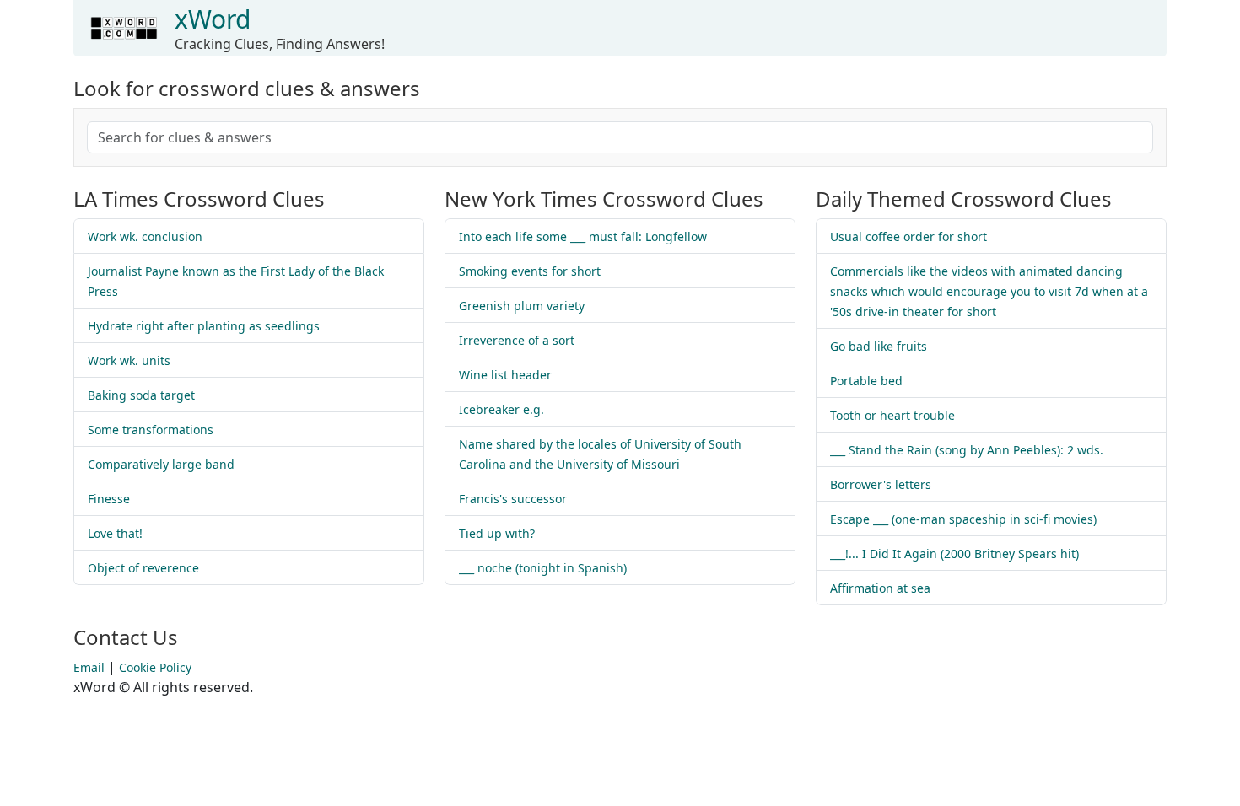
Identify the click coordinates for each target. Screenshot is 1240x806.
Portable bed (866, 381)
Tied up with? (497, 533)
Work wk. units (129, 360)
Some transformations (150, 430)
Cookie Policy (155, 667)
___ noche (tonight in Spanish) (543, 568)
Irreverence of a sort (516, 340)
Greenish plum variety (522, 306)
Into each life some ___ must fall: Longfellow (583, 236)
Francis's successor (513, 499)
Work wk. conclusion (145, 236)
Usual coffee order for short (908, 236)
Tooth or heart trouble (892, 415)
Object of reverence (143, 568)
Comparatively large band (161, 464)
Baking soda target (141, 395)
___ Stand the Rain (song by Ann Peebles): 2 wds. (966, 450)
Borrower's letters (880, 484)
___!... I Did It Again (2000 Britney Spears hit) (954, 553)
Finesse (109, 499)
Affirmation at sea (880, 588)
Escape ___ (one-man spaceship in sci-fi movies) (963, 519)
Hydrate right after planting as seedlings (204, 326)
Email (89, 667)
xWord (213, 19)
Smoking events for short (530, 271)
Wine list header (505, 375)
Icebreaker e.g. (501, 409)
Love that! (115, 533)
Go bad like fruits (878, 346)
